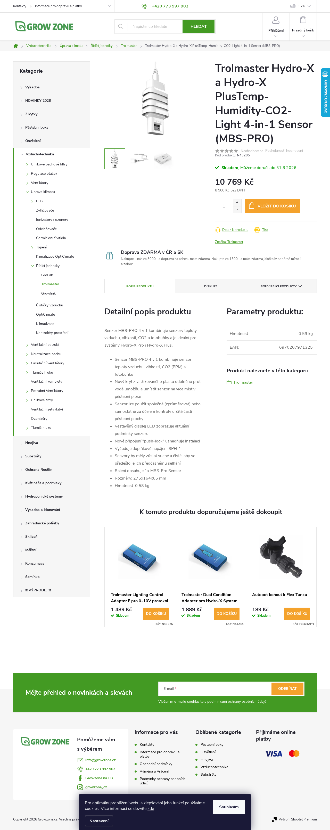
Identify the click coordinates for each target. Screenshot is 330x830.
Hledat (199, 26)
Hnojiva (31, 442)
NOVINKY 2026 (38, 100)
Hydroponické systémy (44, 496)
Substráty (33, 456)
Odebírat (287, 688)
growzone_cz (96, 787)
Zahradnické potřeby (42, 523)
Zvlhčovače (45, 210)
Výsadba (32, 87)
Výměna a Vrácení (154, 771)
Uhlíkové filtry (42, 400)
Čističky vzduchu (49, 305)
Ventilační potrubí (45, 344)
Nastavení (99, 821)
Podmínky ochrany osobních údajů (162, 781)
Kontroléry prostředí (52, 332)
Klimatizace (45, 323)
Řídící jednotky (48, 265)
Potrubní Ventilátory (47, 390)
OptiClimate (45, 314)
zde (150, 808)
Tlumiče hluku (42, 372)
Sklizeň (31, 536)
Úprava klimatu (43, 191)
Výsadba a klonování (42, 509)
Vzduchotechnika (40, 154)
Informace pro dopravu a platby (58, 6)
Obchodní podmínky (156, 763)
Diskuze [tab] (210, 286)
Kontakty (19, 6)
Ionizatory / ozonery (52, 219)
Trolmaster (50, 284)
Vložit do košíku (277, 206)
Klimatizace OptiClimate (55, 256)
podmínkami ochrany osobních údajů (236, 701)
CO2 (39, 201)
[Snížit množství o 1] (237, 209)
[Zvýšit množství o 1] (237, 202)
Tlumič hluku (41, 427)
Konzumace (34, 563)
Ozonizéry (39, 418)
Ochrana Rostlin (38, 469)
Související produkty (278, 286)
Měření (30, 550)
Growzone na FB (99, 778)
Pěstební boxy (36, 127)
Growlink (48, 293)
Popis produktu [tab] (140, 286)
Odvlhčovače (46, 229)
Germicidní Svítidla (51, 238)
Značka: (229, 242)
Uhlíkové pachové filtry (49, 164)
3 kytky (31, 114)
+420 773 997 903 (100, 769)
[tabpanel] (140, 577)
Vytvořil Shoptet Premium (298, 819)
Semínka (32, 576)
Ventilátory (39, 182)
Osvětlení (33, 140)
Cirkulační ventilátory (47, 363)
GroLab (47, 275)
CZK (302, 6)
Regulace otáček (44, 173)
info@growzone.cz (100, 760)
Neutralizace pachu (46, 353)
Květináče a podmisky (43, 483)
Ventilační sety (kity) (47, 409)
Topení (41, 247)
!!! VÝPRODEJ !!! (38, 590)
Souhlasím (229, 807)
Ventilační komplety (46, 381)
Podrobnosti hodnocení (284, 151)
